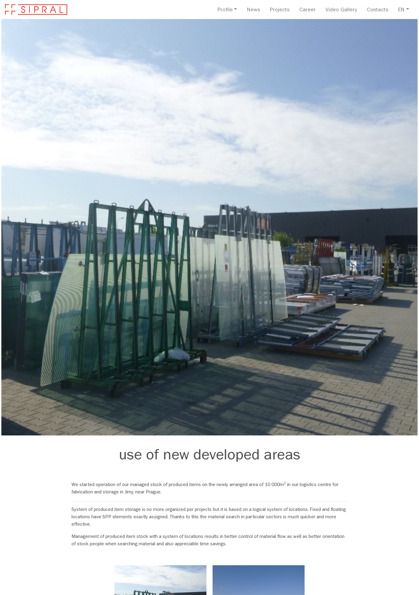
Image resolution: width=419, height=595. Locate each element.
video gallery (341, 10)
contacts (377, 10)
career (307, 10)
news (253, 10)
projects (280, 10)
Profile (225, 10)
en (401, 10)
